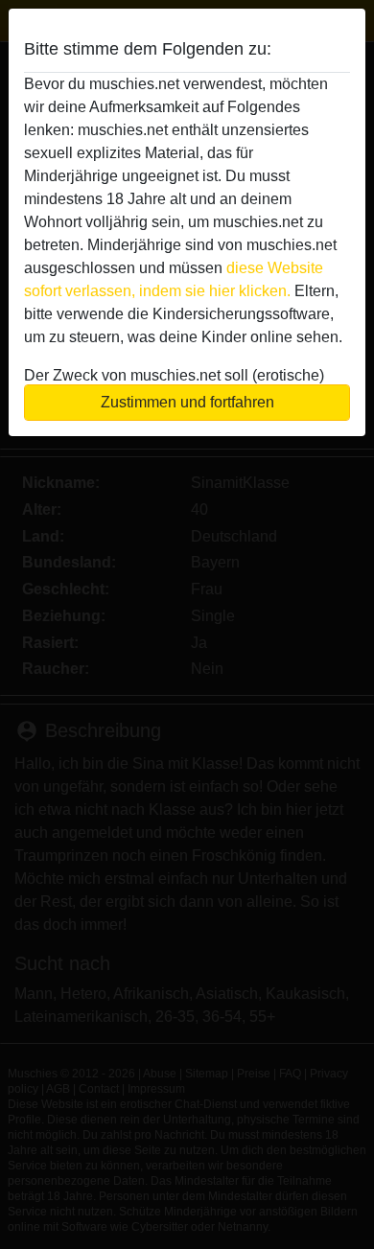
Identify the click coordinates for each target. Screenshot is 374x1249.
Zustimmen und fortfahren (187, 402)
